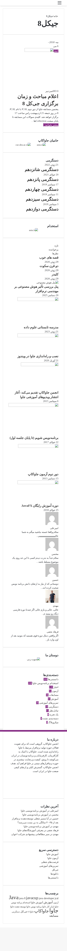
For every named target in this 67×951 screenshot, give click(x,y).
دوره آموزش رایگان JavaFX (39, 505)
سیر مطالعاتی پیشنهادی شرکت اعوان (30, 834)
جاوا (53, 911)
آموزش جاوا (52, 854)
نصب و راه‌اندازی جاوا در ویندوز (37, 356)
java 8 (22, 898)
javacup (32, 898)
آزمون (55, 691)
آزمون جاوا (52, 858)
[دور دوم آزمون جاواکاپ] (38, 447)
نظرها (55, 253)
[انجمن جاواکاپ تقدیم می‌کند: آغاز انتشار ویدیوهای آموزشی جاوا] (39, 365)
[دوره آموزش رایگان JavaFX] (37, 483)
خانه (56, 16)
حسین (55, 580)
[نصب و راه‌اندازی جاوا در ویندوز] (37, 336)
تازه (56, 245)
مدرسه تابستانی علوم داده (41, 327)
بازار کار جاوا (48, 906)
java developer (46, 898)
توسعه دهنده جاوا (18, 907)
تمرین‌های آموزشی (48, 702)
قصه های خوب (48, 257)
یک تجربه (53, 714)
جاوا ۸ (31, 912)
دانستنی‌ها (53, 679)
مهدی (55, 605)
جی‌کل (55, 869)
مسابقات (53, 695)
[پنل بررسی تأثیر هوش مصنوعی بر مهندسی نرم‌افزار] (47, 282)
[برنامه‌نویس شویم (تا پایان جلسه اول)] (33, 406)
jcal (56, 898)
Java (14, 897)
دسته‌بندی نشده (50, 718)
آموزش (54, 698)
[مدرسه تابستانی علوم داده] (37, 300)
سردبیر (49, 91)
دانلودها (54, 873)
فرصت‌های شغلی (49, 862)
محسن (55, 554)
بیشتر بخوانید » (50, 124)
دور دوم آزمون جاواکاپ (43, 474)
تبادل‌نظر (53, 710)
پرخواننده (53, 249)
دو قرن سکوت (49, 266)
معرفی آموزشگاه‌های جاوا (30, 830)
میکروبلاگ (53, 722)
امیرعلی (54, 528)
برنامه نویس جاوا (34, 906)
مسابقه (53, 915)
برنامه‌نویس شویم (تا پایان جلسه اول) (34, 438)
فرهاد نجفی (52, 631)
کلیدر (55, 274)
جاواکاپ (41, 911)
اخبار (56, 687)
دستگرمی (53, 706)
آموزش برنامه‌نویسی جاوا (34, 810)
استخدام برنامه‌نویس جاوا (45, 683)
